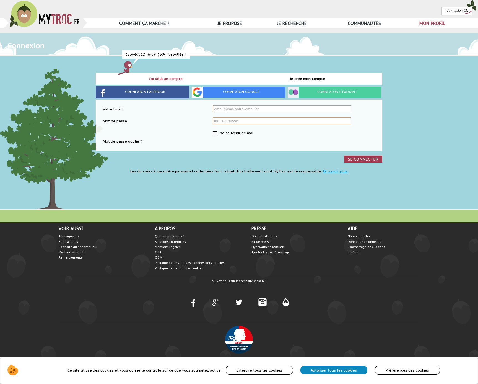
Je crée (307, 78)
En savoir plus (335, 171)
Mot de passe (115, 121)
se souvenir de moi (236, 133)
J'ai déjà (166, 78)
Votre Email (113, 109)
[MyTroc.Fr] (45, 2)
